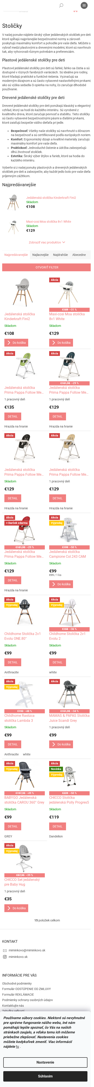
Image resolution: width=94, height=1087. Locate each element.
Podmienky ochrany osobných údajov (27, 1000)
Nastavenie (45, 1062)
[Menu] (84, 5)
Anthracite (11, 672)
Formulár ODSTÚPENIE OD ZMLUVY (26, 989)
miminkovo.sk (18, 957)
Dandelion (56, 836)
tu (17, 1046)
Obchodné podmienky (17, 983)
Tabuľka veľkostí (13, 1011)
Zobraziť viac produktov (45, 242)
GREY (8, 836)
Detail (13, 416)
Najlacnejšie (40, 255)
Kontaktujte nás (13, 1005)
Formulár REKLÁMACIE (18, 994)
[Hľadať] (61, 5)
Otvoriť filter (47, 267)
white (53, 672)
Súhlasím (45, 1076)
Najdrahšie (60, 255)
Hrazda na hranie (16, 426)
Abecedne (79, 255)
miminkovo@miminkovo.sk (27, 950)
